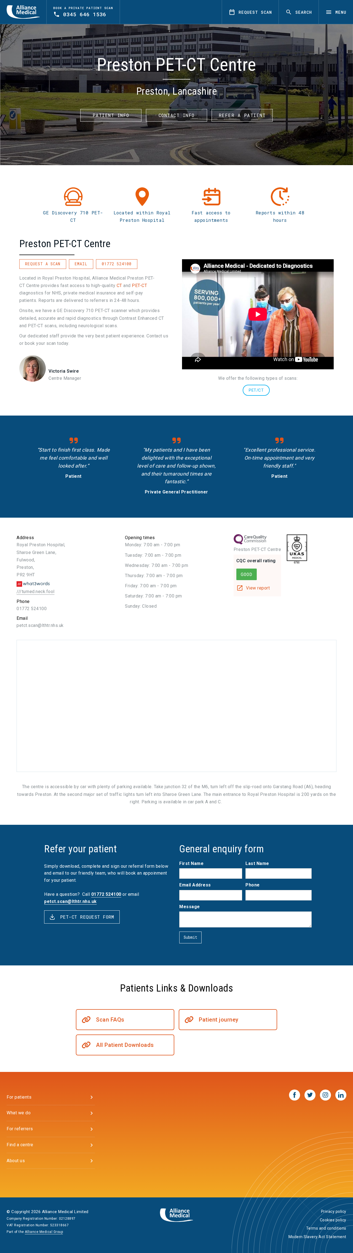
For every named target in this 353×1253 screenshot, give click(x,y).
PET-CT (139, 285)
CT (119, 285)
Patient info (111, 115)
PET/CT (256, 390)
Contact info (177, 115)
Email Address (195, 885)
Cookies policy (333, 1220)
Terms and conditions (326, 1228)
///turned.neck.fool (36, 591)
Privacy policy (333, 1211)
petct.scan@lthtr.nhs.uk (40, 625)
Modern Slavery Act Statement (317, 1237)
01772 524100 (117, 263)
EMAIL (81, 263)
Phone (252, 885)
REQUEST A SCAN (42, 263)
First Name (191, 863)
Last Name (257, 863)
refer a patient (242, 115)
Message (189, 906)
